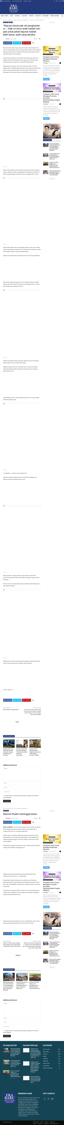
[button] (62, 16)
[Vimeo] (61, 1)
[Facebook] (54, 1)
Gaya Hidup (9, 20)
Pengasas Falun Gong (48, 54)
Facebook (5, 166)
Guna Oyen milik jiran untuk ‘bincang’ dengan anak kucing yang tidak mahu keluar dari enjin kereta (35, 1079)
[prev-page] (4, 759)
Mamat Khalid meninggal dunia (11, 709)
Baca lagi (46, 79)
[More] (33, 42)
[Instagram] (57, 1)
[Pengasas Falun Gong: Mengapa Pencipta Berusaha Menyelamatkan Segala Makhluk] (52, 87)
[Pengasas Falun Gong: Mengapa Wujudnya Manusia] (52, 50)
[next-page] (7, 759)
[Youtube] (63, 1)
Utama (4, 20)
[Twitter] (59, 1)
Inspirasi (10, 22)
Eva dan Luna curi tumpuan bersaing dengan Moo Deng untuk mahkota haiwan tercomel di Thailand (35, 752)
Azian (7, 38)
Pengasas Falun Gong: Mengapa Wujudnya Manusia (51, 59)
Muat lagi (51, 178)
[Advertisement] (22, 86)
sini (13, 689)
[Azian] (4, 39)
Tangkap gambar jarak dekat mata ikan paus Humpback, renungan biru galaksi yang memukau (8, 752)
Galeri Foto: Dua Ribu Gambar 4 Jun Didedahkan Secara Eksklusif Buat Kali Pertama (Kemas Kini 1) (54, 165)
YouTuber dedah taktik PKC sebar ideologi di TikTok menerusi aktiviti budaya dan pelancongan (21, 752)
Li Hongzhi (45, 63)
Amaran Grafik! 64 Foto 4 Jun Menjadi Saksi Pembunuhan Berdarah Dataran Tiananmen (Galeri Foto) (54, 156)
